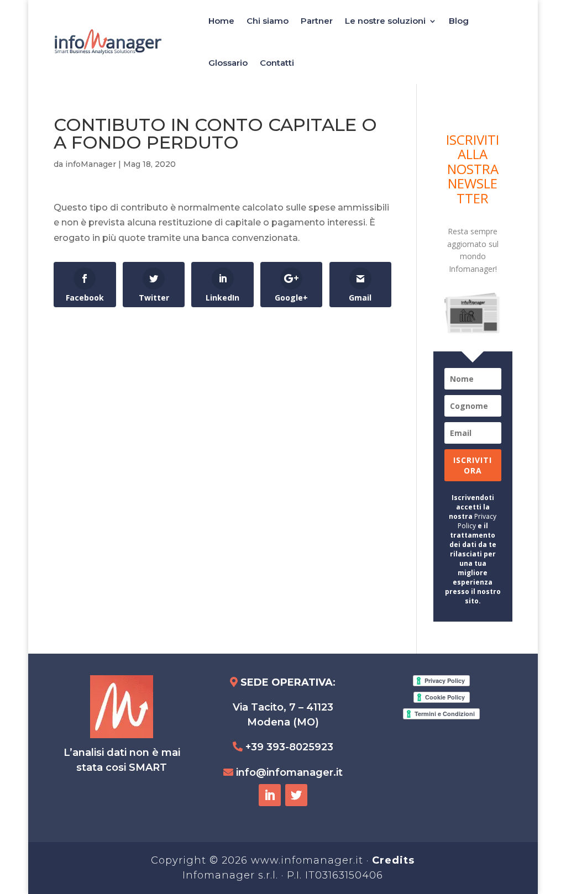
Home (221, 20)
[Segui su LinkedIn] (270, 795)
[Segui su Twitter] (296, 795)
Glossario (228, 62)
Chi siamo (268, 20)
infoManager (90, 164)
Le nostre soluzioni (385, 20)
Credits (393, 860)
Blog (459, 20)
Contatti (277, 62)
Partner (317, 20)
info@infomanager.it (289, 772)
